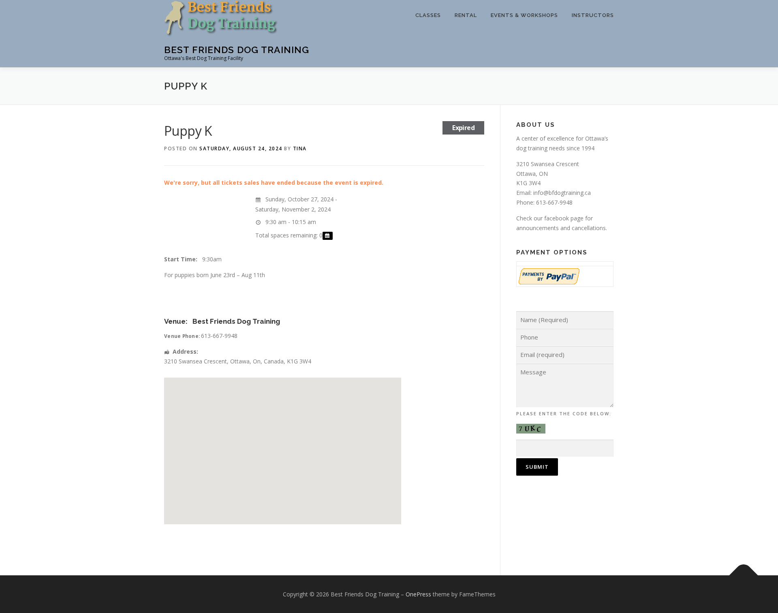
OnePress (418, 594)
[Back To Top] (743, 575)
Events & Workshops (524, 15)
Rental (466, 15)
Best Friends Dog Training (236, 49)
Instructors (593, 15)
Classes (428, 15)
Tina (300, 148)
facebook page (564, 218)
